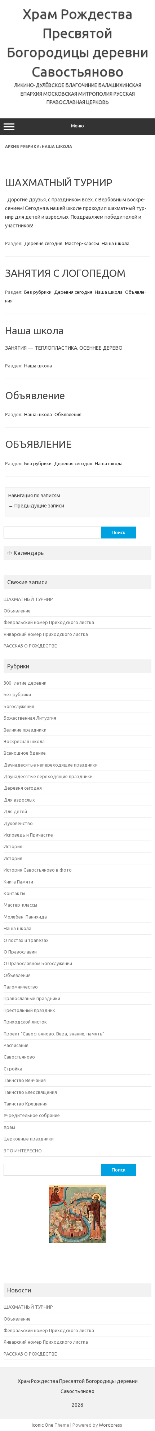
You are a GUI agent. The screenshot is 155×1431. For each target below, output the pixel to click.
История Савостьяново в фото (38, 869)
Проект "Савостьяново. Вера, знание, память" (54, 1033)
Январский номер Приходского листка (46, 634)
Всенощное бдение (25, 752)
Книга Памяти (18, 881)
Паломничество (21, 986)
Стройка (13, 1068)
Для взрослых (19, 799)
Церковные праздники (29, 1138)
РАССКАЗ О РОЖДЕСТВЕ (30, 645)
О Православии (20, 951)
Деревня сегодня (43, 243)
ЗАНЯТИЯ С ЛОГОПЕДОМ (65, 273)
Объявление (35, 395)
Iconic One (42, 1424)
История (13, 846)
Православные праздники (32, 998)
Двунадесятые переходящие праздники (48, 776)
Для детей (15, 811)
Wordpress (110, 1424)
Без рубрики (38, 292)
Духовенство (18, 823)
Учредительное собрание (32, 1115)
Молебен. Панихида (25, 916)
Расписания (16, 1045)
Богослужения (19, 706)
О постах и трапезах (26, 940)
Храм (9, 1127)
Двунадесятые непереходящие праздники (51, 764)
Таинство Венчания (25, 1080)
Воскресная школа (24, 741)
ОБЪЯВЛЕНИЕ (38, 444)
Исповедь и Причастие (28, 834)
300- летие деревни (25, 682)
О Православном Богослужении (38, 963)
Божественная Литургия (30, 717)
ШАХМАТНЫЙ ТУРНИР (58, 182)
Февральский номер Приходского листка (49, 622)
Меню (77, 125)
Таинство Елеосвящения (30, 1092)
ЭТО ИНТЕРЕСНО (23, 1150)
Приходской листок (25, 1021)
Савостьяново (19, 1056)
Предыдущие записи (36, 506)
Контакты (14, 893)
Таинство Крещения (26, 1103)
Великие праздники (25, 729)
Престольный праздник (29, 1010)
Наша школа (115, 243)
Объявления (67, 414)
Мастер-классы (82, 243)
